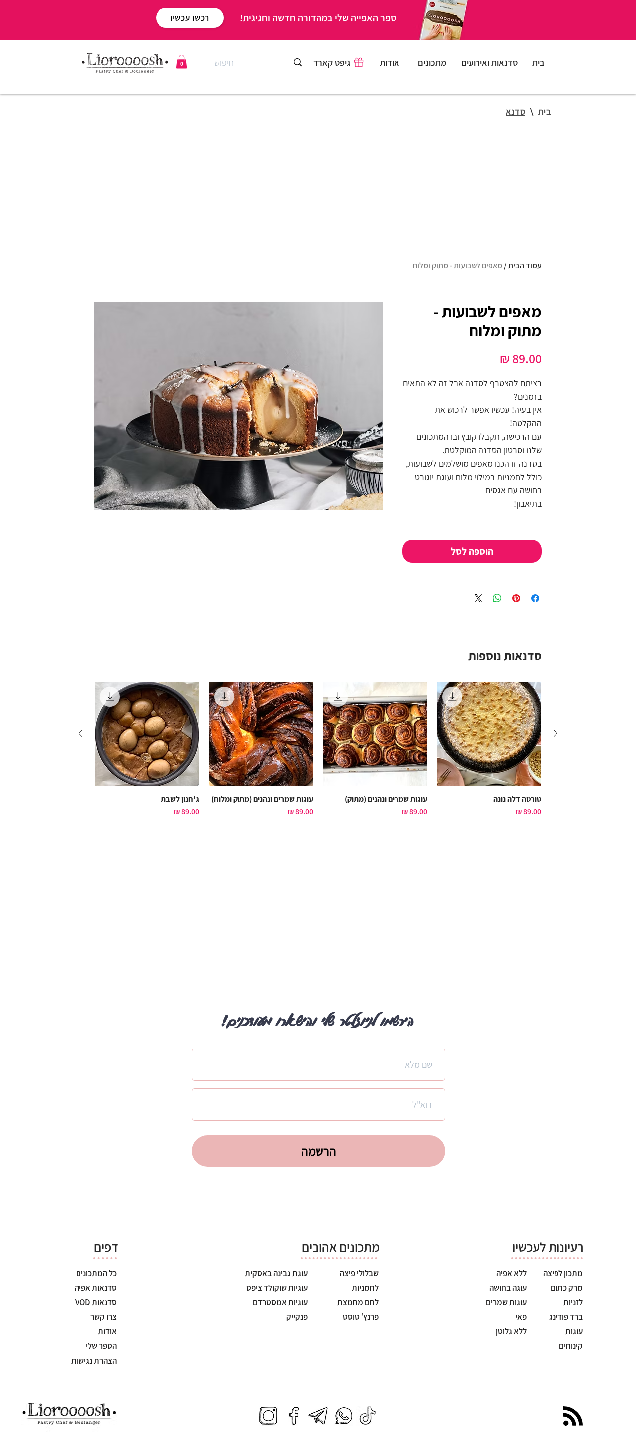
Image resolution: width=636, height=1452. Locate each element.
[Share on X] (478, 598)
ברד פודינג (565, 1316)
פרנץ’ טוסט (361, 1316)
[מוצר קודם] (555, 733)
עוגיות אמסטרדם (280, 1302)
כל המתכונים (96, 1273)
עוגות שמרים (505, 1302)
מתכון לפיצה (562, 1273)
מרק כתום (567, 1287)
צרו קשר (103, 1316)
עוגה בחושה (507, 1287)
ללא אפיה (511, 1273)
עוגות (573, 1331)
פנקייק (297, 1316)
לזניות (572, 1302)
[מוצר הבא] (80, 733)
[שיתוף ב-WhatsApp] (497, 598)
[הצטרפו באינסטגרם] (268, 1416)
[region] (433, 64)
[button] (181, 61)
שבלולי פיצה (359, 1273)
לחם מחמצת (358, 1302)
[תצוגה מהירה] (489, 734)
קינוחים (570, 1345)
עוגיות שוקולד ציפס (277, 1287)
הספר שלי (101, 1345)
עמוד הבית (525, 265)
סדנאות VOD (96, 1302)
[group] (318, 754)
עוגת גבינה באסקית (276, 1273)
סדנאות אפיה (96, 1287)
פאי (520, 1316)
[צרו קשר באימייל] (318, 1416)
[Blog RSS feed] (573, 1416)
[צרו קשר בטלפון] (342, 1416)
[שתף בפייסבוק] (535, 598)
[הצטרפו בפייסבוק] (293, 1416)
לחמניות (365, 1287)
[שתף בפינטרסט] (516, 598)
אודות (107, 1331)
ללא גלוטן (511, 1331)
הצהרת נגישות (94, 1360)
